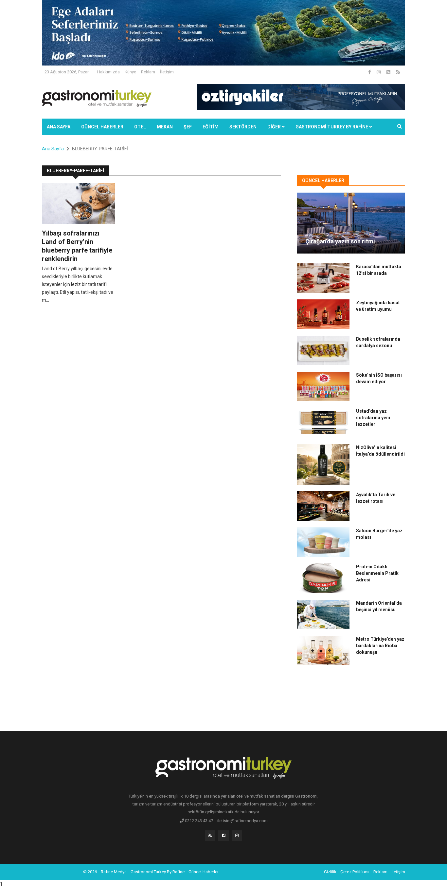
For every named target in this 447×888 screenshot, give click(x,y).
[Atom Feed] (388, 72)
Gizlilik (330, 871)
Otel (140, 126)
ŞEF (188, 126)
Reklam (148, 71)
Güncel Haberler (102, 126)
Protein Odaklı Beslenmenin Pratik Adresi (377, 573)
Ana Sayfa (58, 126)
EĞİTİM (211, 126)
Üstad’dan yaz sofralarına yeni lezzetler (373, 417)
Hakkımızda (108, 71)
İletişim (167, 71)
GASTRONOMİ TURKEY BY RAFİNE (332, 126)
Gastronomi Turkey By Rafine (158, 871)
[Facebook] (370, 72)
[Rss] (210, 835)
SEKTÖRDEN (243, 126)
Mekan (165, 126)
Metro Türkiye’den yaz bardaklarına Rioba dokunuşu (380, 645)
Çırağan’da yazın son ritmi (340, 241)
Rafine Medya (114, 871)
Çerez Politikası (354, 871)
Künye (130, 71)
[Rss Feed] (398, 72)
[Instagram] (379, 72)
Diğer (274, 126)
